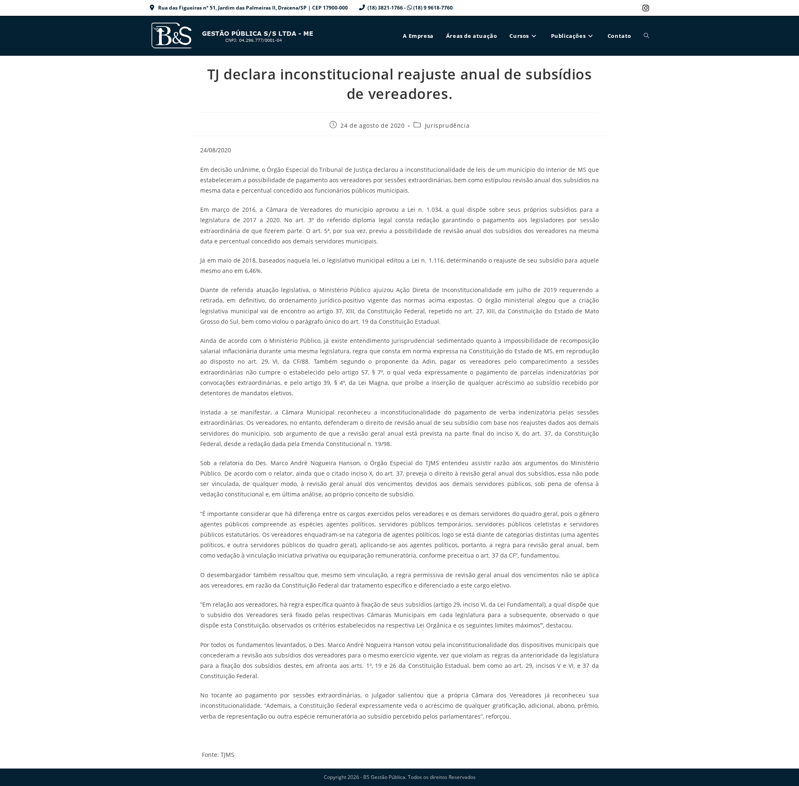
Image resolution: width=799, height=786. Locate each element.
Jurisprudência (447, 125)
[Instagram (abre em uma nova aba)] (644, 8)
